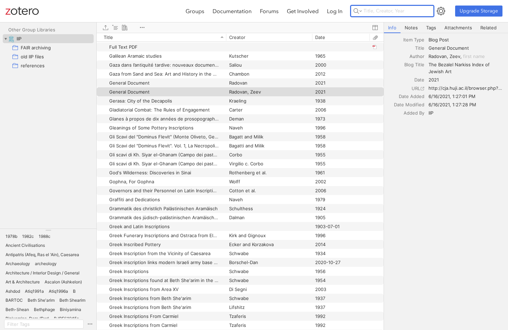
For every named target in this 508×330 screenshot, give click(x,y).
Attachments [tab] (458, 27)
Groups (195, 11)
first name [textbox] (474, 56)
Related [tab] (488, 27)
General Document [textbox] (449, 48)
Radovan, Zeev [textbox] (444, 56)
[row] (240, 37)
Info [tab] (392, 27)
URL (416, 88)
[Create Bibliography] (124, 27)
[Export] (105, 27)
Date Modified (409, 104)
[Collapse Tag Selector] (48, 230)
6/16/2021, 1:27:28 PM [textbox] (452, 104)
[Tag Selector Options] (89, 324)
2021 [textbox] (434, 79)
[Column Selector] (374, 27)
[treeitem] (48, 38)
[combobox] (466, 39)
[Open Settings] (441, 11)
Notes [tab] (411, 27)
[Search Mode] (357, 11)
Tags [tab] (431, 27)
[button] (11, 236)
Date (419, 79)
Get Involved (303, 11)
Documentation (232, 11)
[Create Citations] (115, 27)
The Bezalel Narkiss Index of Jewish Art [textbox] (460, 68)
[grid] (240, 181)
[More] (142, 27)
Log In (334, 11)
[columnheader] (161, 37)
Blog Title (414, 64)
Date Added (411, 96)
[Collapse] (5, 38)
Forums (269, 11)
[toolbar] (240, 27)
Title (419, 48)
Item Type (413, 39)
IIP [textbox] (431, 113)
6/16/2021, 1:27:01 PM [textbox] (452, 96)
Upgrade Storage (479, 11)
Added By (414, 113)
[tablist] (446, 27)
